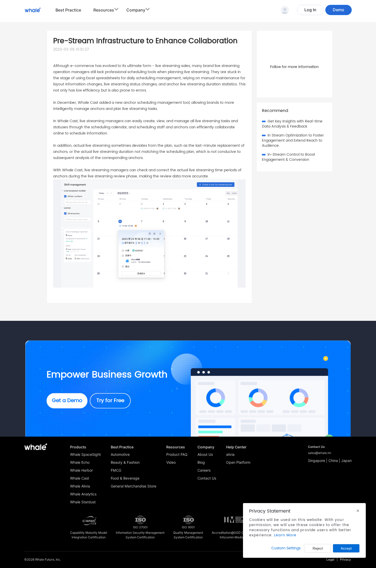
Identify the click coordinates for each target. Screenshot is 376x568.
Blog (201, 462)
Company (135, 10)
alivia (230, 454)
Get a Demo (67, 400)
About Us (205, 454)
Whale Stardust (83, 502)
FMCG (116, 470)
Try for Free (110, 400)
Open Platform (238, 462)
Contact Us (206, 478)
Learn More (285, 535)
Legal (330, 559)
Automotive (120, 454)
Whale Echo (80, 462)
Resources (103, 10)
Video (171, 462)
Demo (338, 9)
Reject (318, 548)
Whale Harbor (81, 470)
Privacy (345, 559)
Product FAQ (176, 454)
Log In (310, 9)
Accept (346, 548)
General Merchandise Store (133, 486)
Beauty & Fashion (125, 462)
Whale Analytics (83, 494)
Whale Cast (79, 478)
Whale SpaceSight (85, 454)
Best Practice (68, 10)
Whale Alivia (80, 486)
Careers (204, 470)
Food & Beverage (125, 478)
